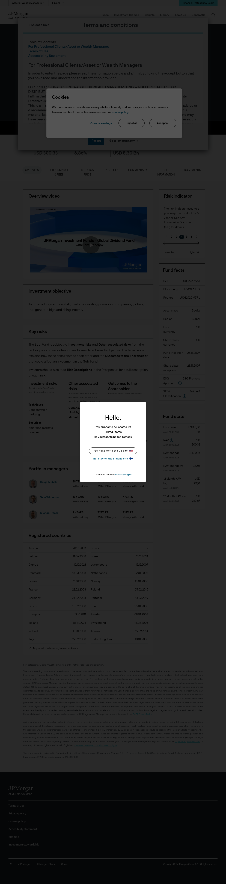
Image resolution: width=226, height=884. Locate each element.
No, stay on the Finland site (110, 459)
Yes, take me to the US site (110, 451)
